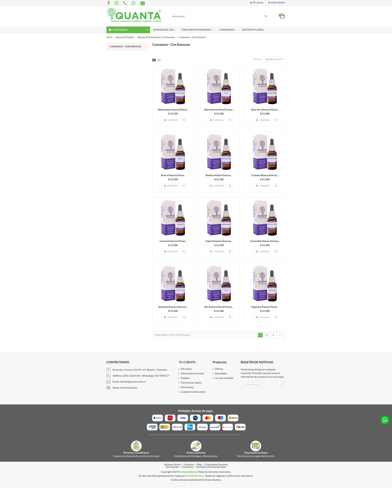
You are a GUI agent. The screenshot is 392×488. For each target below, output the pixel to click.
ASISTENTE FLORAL (253, 29)
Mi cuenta (186, 369)
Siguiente (280, 335)
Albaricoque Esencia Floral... (173, 109)
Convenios (226, 29)
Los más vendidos (224, 378)
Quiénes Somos (172, 464)
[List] (159, 60)
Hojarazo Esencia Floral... (265, 306)
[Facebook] (109, 3)
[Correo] (142, 3)
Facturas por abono (191, 382)
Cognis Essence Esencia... (219, 241)
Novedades (221, 373)
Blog (199, 464)
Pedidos (185, 378)
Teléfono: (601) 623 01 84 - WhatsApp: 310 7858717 (140, 375)
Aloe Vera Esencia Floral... (265, 109)
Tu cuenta (187, 362)
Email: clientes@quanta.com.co (128, 381)
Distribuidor (172, 467)
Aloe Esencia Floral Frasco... (219, 109)
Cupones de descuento (193, 392)
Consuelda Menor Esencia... (265, 241)
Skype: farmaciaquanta (124, 387)
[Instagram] (117, 3)
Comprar (172, 120)
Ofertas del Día (163, 29)
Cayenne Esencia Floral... (173, 241)
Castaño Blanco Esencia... (265, 175)
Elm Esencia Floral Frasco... (219, 306)
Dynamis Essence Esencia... (173, 306)
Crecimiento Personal (196, 29)
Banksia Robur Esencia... (219, 175)
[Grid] (154, 60)
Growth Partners (195, 475)
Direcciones (187, 387)
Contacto (189, 464)
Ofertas (219, 369)
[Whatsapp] (134, 3)
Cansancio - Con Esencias (125, 46)
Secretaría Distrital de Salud (211, 467)
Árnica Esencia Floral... (173, 175)
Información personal (192, 373)
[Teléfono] (125, 3)
